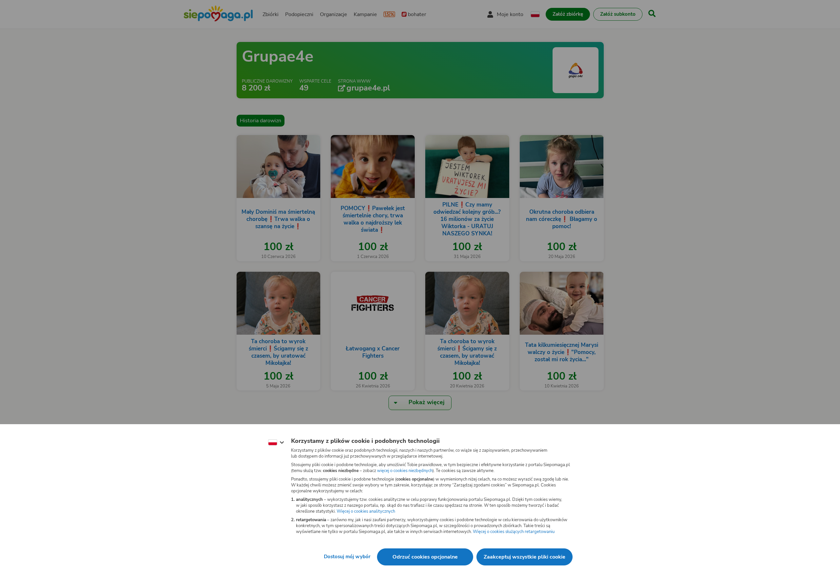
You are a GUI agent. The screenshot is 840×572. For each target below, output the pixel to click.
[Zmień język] (276, 442)
